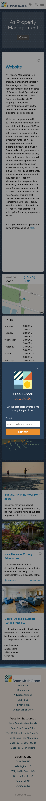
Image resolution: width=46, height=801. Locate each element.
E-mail (9, 418)
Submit (23, 432)
